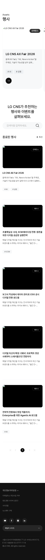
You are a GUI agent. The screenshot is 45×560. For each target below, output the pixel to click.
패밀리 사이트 (9, 528)
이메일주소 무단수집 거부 (11, 496)
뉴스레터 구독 (7, 511)
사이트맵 (5, 506)
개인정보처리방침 (9, 490)
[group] (22, 58)
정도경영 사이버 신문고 (10, 501)
